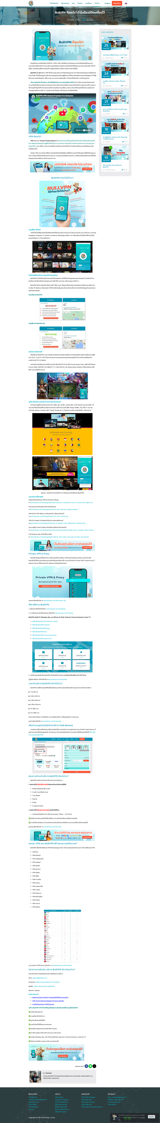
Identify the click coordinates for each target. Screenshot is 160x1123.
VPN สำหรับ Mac (86, 1099)
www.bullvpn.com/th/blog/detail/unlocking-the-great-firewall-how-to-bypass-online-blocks (62, 530)
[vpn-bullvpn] (62, 166)
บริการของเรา (65, 3)
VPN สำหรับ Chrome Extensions (91, 1107)
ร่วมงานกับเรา (112, 1104)
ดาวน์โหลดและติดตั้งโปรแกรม (38, 1099)
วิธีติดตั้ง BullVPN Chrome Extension (44, 635)
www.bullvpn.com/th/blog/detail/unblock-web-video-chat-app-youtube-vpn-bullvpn (59, 537)
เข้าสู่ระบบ (108, 3)
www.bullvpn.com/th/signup (56, 609)
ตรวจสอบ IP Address (62, 1099)
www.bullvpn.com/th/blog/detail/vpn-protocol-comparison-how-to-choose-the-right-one (61, 502)
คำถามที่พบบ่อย (33, 1107)
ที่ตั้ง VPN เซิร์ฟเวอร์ (61, 1102)
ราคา (73, 3)
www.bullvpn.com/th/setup (64, 613)
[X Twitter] (94, 1066)
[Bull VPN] (31, 3)
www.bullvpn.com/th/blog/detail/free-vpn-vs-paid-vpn (49, 516)
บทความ (97, 3)
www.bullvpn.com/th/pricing (51, 721)
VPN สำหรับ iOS (86, 1104)
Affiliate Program (61, 1112)
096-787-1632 (119, 1099)
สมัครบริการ (117, 3)
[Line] (90, 1066)
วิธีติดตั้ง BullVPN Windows (41, 628)
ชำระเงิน (80, 3)
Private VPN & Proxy (62, 1109)
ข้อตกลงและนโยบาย (114, 1102)
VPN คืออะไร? (54, 3)
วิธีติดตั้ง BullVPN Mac (39, 632)
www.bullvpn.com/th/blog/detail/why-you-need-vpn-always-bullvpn (54, 509)
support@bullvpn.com (39, 978)
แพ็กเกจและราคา (34, 1102)
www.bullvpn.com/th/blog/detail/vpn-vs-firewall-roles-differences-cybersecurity (58, 523)
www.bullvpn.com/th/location (62, 965)
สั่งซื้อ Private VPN (61, 1107)
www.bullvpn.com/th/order (52, 827)
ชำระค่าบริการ (33, 1104)
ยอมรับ (151, 1117)
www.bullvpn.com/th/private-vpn (54, 600)
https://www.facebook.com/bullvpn (48, 982)
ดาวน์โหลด (88, 3)
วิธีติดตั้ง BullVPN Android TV (42, 638)
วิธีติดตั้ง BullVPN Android (41, 625)
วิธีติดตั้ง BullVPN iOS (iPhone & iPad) (44, 621)
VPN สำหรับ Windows (88, 1097)
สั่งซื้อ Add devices (61, 1104)
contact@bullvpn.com (119, 1097)
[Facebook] (86, 1066)
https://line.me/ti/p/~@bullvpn (44, 986)
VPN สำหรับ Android (88, 1102)
